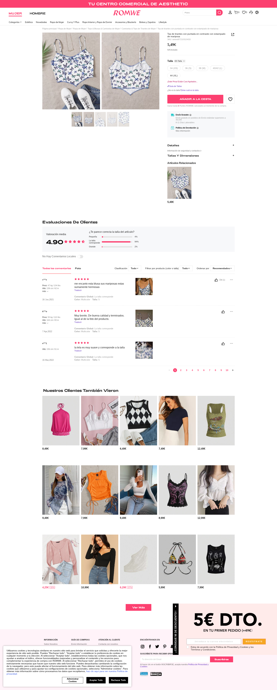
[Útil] (216, 280)
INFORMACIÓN (51, 640)
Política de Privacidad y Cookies (232, 647)
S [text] (96, 299)
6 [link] (204, 370)
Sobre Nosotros (51, 644)
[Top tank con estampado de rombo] (138, 420)
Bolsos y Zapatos (147, 22)
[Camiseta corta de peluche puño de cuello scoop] (138, 490)
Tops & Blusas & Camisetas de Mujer (104, 29)
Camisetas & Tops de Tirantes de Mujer (139, 29)
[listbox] (230, 12)
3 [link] (186, 370)
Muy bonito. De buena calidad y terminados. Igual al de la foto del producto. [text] (99, 317)
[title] (138, 390)
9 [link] (221, 370)
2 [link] (180, 370)
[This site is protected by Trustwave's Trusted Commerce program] (144, 674)
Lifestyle (163, 22)
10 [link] (227, 370)
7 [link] (209, 370)
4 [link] (192, 370)
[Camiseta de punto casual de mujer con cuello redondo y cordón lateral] (99, 490)
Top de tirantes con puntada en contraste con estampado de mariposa (196, 35)
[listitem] (179, 185)
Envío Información (79, 644)
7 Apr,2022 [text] (47, 331)
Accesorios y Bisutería (125, 22)
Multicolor (82, 331)
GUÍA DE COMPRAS (80, 640)
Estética (29, 22)
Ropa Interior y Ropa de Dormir (97, 22)
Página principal (49, 29)
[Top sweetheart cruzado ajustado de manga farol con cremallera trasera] (99, 559)
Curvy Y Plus (73, 22)
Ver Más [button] (138, 607)
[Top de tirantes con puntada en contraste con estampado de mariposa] (179, 183)
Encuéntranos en (150, 640)
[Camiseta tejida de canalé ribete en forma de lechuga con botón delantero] (61, 559)
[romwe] (127, 12)
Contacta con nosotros (108, 644)
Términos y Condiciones (203, 649)
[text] (101, 279)
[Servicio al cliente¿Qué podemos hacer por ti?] (251, 12)
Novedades (41, 22)
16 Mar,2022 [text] (48, 360)
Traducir (78, 290)
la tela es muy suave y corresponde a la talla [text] (99, 347)
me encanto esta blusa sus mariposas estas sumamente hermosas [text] (99, 285)
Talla (174, 61)
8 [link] (215, 370)
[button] (230, 99)
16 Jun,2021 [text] (48, 299)
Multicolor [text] (82, 299)
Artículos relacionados (181, 163)
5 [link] (198, 370)
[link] (138, 4)
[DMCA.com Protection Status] (156, 674)
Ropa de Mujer (57, 22)
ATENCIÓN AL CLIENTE (109, 640)
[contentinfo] (170, 202)
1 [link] (175, 370)
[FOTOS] (100, 71)
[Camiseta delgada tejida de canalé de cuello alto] (177, 420)
